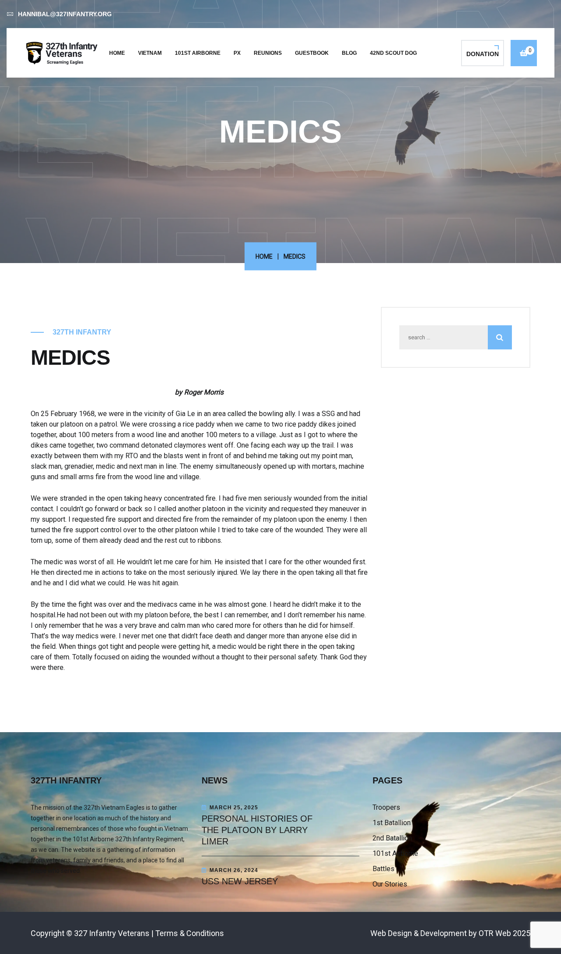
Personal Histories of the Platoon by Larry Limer (257, 830)
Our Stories (390, 884)
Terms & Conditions (189, 933)
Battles (383, 869)
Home (117, 53)
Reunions (268, 53)
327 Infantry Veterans (111, 933)
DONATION (482, 53)
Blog (349, 53)
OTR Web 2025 (504, 933)
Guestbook (312, 53)
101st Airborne (197, 53)
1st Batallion (392, 823)
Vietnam (150, 53)
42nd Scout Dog (393, 53)
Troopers (386, 807)
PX (237, 53)
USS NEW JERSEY (240, 881)
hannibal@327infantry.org (65, 14)
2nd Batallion (392, 838)
